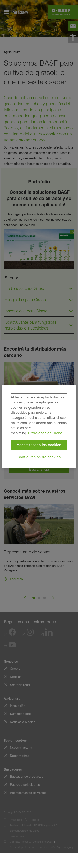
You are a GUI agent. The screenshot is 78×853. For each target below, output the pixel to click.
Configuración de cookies (39, 457)
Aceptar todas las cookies (39, 445)
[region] (39, 426)
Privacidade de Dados (45, 433)
